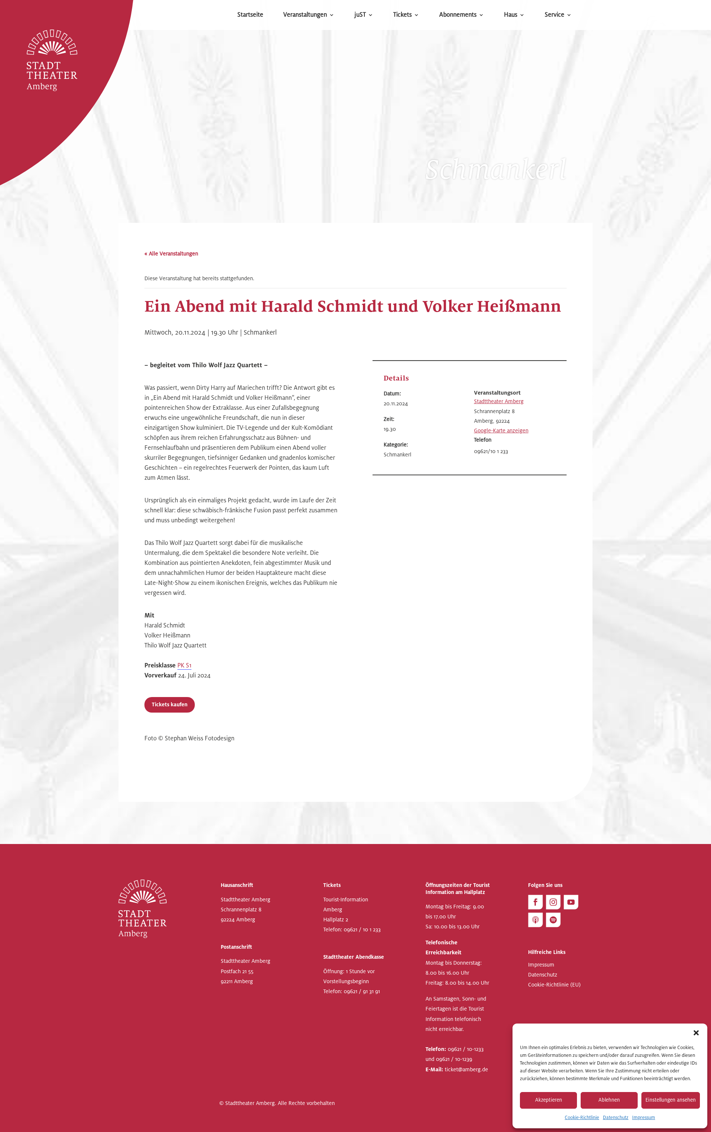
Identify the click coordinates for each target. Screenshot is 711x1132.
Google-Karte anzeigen (501, 430)
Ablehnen (609, 1100)
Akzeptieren (548, 1100)
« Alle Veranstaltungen (171, 253)
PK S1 (184, 665)
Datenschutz (615, 1118)
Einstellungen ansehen (670, 1100)
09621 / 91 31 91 (362, 991)
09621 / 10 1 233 (362, 929)
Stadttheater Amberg (499, 401)
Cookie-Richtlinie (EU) (554, 985)
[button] (696, 1032)
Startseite (250, 15)
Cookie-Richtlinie (582, 1118)
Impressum (643, 1118)
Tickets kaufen (169, 704)
